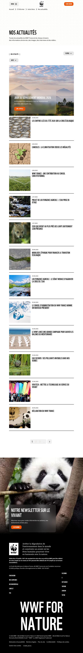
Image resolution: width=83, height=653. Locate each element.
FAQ (10, 593)
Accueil (11, 9)
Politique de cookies (63, 642)
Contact (11, 589)
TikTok (63, 595)
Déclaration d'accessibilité (17, 642)
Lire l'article (19, 109)
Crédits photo (27, 646)
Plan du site (41, 642)
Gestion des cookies (15, 646)
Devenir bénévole (13, 584)
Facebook (64, 573)
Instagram (64, 582)
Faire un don (69, 4)
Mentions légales (31, 642)
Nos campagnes (13, 580)
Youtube (64, 586)
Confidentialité (50, 642)
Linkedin (64, 591)
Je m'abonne (16, 527)
